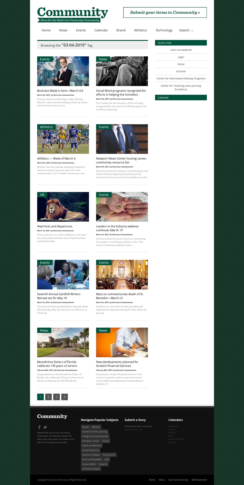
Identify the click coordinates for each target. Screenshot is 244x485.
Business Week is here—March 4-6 (60, 91)
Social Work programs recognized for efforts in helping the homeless (121, 93)
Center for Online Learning (94, 431)
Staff (107, 459)
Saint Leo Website (181, 50)
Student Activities (176, 439)
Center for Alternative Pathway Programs (181, 78)
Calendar (101, 30)
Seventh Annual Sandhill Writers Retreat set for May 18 (58, 296)
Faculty (105, 440)
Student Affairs (89, 464)
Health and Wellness (91, 445)
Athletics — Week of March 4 (56, 158)
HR (42, 195)
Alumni (85, 427)
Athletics (140, 30)
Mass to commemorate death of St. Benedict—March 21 (120, 296)
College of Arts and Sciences (95, 436)
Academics (173, 426)
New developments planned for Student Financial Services (117, 364)
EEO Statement (199, 479)
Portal (181, 64)
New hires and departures (54, 226)
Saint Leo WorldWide (92, 459)
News (63, 30)
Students (103, 464)
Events (81, 30)
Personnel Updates (91, 454)
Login (181, 57)
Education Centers (90, 440)
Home (46, 30)
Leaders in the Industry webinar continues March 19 (117, 228)
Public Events (109, 454)
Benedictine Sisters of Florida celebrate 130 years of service (57, 364)
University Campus (91, 468)
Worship (172, 442)
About (162, 479)
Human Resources (90, 450)
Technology (164, 30)
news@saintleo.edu (134, 429)
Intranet (181, 71)
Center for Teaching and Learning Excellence (181, 87)
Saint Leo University (178, 479)
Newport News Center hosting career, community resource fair (121, 160)
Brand (121, 30)
